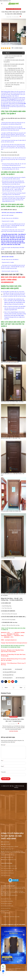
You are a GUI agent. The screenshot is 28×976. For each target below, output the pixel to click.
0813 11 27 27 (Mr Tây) (8, 786)
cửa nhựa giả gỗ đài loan (8, 674)
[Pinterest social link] (12, 681)
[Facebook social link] (2, 681)
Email (2, 766)
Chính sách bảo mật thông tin (7, 872)
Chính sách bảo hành (5, 875)
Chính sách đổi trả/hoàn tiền (7, 870)
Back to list (13, 687)
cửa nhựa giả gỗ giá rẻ (7, 677)
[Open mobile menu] (1, 3)
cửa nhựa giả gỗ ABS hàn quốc (9, 672)
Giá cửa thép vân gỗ (5, 912)
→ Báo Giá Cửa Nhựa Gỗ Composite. (9, 613)
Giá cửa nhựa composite (6, 903)
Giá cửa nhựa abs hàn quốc (7, 905)
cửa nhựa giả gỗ (18, 669)
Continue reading (13, 731)
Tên (2, 760)
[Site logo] (13, 3)
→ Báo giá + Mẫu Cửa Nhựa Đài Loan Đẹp (10, 625)
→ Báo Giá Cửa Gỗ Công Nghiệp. (8, 619)
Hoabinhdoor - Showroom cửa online (11, 916)
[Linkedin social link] (16, 681)
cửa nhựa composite (7, 669)
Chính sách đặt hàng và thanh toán (8, 866)
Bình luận (3, 744)
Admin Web (9, 16)
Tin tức (15, 716)
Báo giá (11, 716)
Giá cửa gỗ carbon (5, 910)
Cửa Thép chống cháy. (7, 608)
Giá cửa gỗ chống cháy (6, 898)
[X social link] (5, 681)
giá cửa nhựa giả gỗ (20, 677)
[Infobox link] (13, 880)
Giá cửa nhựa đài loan (6, 908)
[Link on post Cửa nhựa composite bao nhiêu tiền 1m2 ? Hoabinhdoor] (13, 706)
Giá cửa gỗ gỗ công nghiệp (7, 901)
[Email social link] (9, 681)
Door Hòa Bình (11, 723)
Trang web (3, 772)
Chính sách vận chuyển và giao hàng (9, 868)
